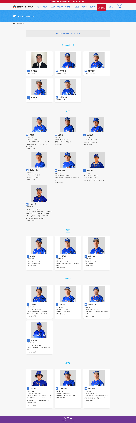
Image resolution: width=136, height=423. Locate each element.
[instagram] (121, 5)
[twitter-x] (118, 5)
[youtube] (120, 8)
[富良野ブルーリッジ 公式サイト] (23, 6)
